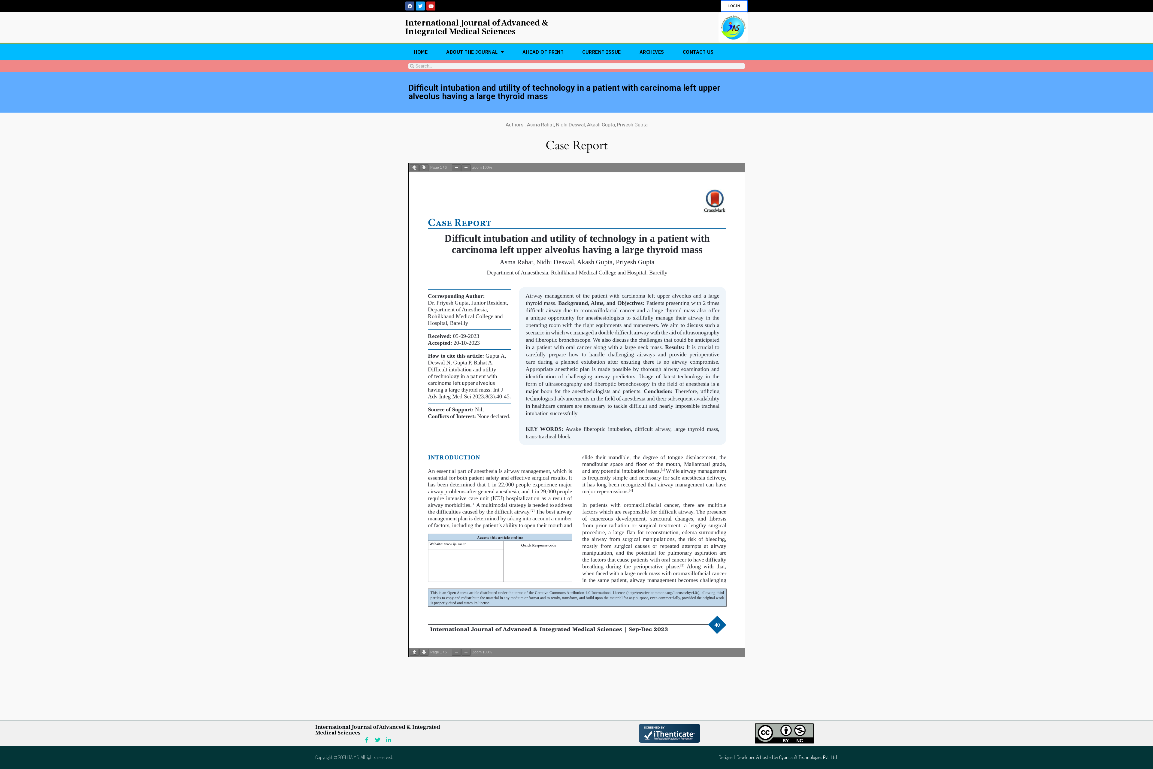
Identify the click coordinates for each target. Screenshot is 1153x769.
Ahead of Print (543, 52)
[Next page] (423, 167)
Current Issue (601, 52)
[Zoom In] (466, 167)
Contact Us (698, 52)
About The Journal (472, 52)
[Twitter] (420, 6)
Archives (652, 52)
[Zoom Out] (456, 167)
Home (421, 52)
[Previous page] (414, 167)
